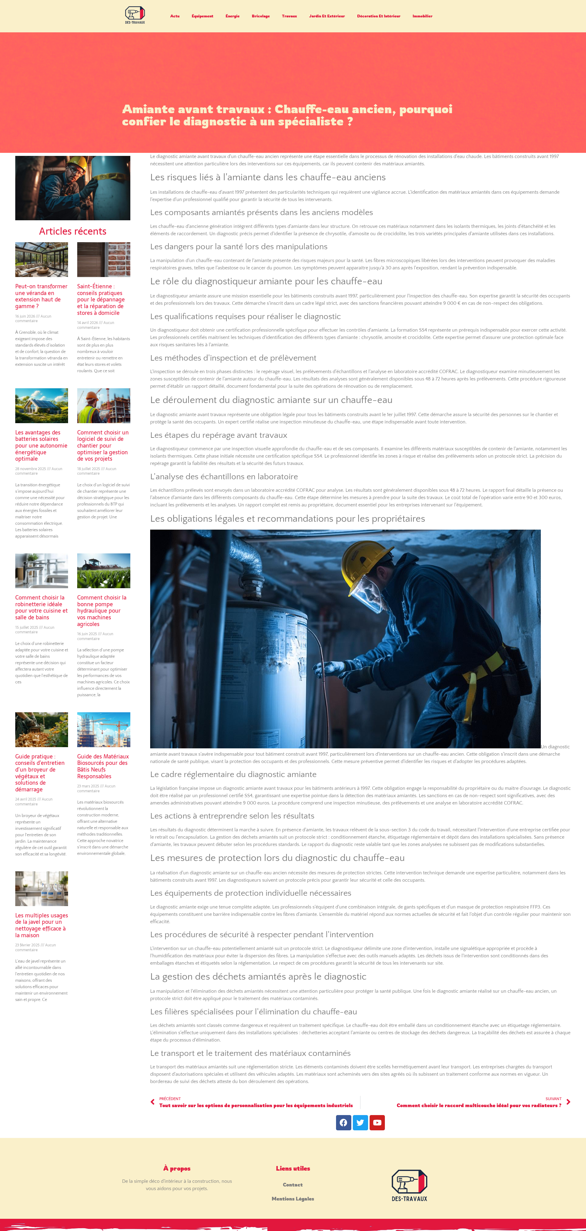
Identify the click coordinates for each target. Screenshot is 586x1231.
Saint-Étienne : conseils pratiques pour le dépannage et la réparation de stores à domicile (101, 299)
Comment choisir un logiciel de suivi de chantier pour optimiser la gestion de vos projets (103, 445)
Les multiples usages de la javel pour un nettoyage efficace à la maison (41, 925)
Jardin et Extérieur (327, 16)
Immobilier (422, 16)
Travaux (289, 16)
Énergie (233, 16)
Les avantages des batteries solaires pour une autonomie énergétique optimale (41, 445)
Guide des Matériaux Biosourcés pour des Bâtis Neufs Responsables (103, 766)
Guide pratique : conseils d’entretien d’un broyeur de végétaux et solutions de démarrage (40, 773)
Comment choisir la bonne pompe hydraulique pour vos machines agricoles (101, 610)
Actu (174, 16)
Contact (293, 1185)
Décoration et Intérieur (378, 16)
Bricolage (261, 16)
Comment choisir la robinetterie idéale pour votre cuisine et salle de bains (41, 607)
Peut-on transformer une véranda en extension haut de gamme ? (41, 296)
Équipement (202, 16)
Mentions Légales (293, 1199)
